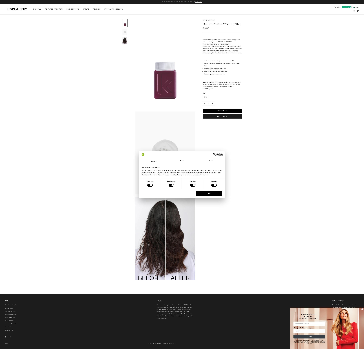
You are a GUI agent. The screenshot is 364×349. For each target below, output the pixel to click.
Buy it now (222, 116)
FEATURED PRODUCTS (54, 9)
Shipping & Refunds (10, 314)
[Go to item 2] (125, 32)
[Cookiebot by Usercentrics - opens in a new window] (214, 154)
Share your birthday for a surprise (303, 328)
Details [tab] (182, 161)
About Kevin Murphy (11, 305)
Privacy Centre (9, 320)
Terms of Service (10, 317)
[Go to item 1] (125, 23)
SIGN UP (309, 336)
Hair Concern (72, 9)
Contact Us (8, 327)
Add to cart (222, 110)
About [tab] (210, 161)
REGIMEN (97, 9)
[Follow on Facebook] (5, 337)
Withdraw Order (9, 330)
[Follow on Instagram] (10, 337)
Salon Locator (9, 308)
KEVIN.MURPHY (209, 20)
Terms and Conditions (11, 324)
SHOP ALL (37, 9)
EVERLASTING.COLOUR (113, 9)
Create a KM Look (10, 311)
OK (209, 193)
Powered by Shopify (170, 343)
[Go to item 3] (125, 40)
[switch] (171, 185)
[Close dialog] (362, 309)
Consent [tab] (153, 161)
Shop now (198, 2)
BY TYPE (86, 9)
